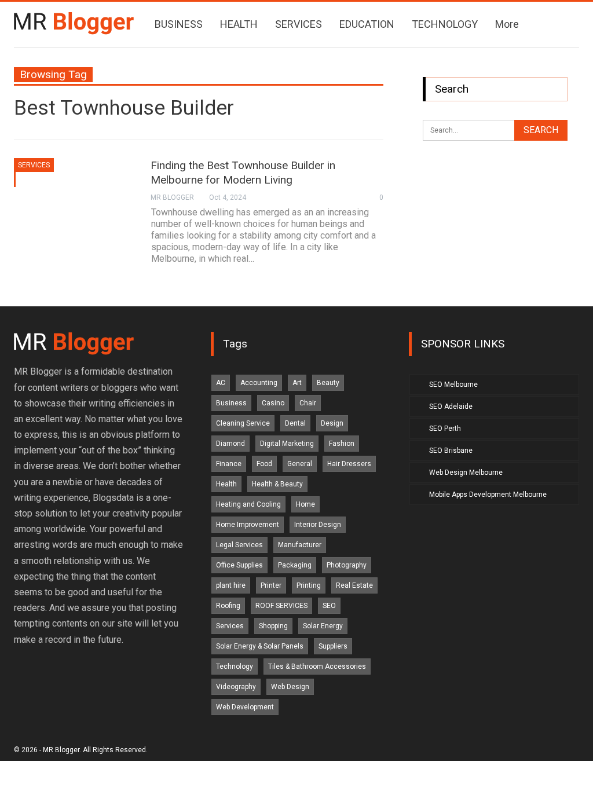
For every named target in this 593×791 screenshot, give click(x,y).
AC (220, 383)
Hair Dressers (349, 464)
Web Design (290, 687)
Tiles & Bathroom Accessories (317, 666)
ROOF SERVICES (281, 606)
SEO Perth (445, 428)
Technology (234, 666)
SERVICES (298, 24)
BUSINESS (179, 24)
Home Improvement (247, 525)
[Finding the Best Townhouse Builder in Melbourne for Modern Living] (75, 197)
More (507, 24)
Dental (295, 423)
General (299, 464)
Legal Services (239, 545)
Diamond (230, 444)
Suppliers (333, 646)
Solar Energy (323, 626)
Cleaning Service (243, 423)
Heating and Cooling (248, 504)
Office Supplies (239, 565)
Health (226, 484)
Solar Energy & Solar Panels (259, 646)
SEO (329, 606)
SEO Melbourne (453, 384)
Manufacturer (299, 545)
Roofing (228, 606)
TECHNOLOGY (445, 24)
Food (264, 464)
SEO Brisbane (451, 450)
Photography (347, 565)
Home (305, 504)
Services (34, 165)
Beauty (328, 383)
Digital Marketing (287, 444)
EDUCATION (366, 24)
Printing (308, 585)
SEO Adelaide (451, 406)
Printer (271, 585)
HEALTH (239, 24)
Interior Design (317, 525)
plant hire (231, 585)
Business (231, 403)
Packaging (295, 565)
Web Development (245, 707)
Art (297, 383)
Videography (236, 687)
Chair (307, 403)
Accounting (258, 383)
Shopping (273, 626)
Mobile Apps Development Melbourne (488, 494)
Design (332, 423)
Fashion (341, 444)
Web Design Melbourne (466, 472)
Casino (273, 403)
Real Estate (354, 585)
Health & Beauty (277, 484)
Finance (228, 464)
